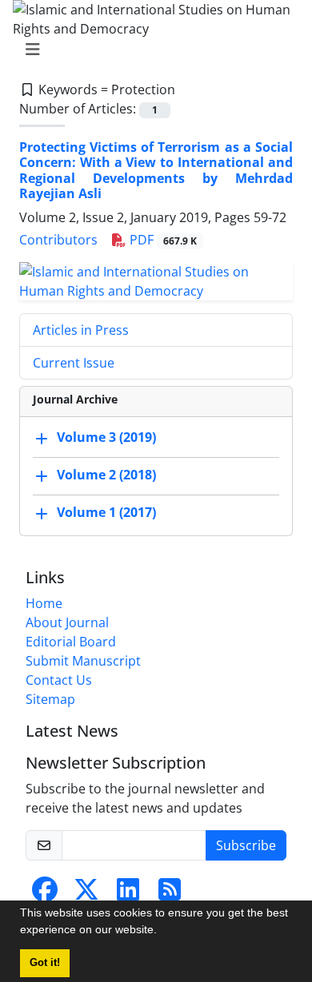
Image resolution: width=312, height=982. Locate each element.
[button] (162, 931)
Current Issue (73, 363)
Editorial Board (71, 641)
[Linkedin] (128, 894)
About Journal (67, 622)
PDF (161, 239)
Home (44, 603)
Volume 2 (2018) (106, 474)
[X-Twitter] (86, 894)
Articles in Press (81, 330)
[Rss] (169, 894)
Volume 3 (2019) (106, 437)
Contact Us (59, 680)
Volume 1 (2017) (106, 512)
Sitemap (50, 699)
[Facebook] (45, 894)
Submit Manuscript (83, 661)
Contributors (58, 239)
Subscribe (246, 845)
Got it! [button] (45, 962)
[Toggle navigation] (151, 49)
